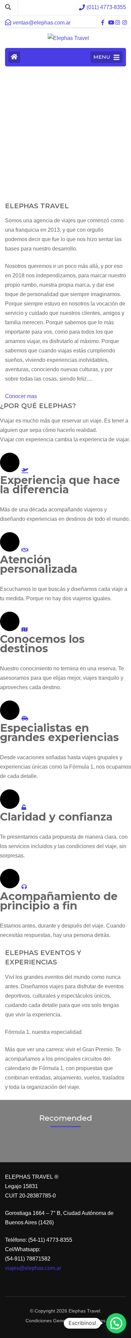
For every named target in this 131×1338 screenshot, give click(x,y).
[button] (116, 1323)
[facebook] (101, 18)
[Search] (8, 7)
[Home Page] (14, 57)
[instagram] (115, 18)
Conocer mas (21, 396)
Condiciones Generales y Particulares (65, 1320)
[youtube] (108, 18)
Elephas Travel (84, 1311)
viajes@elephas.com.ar (33, 1268)
